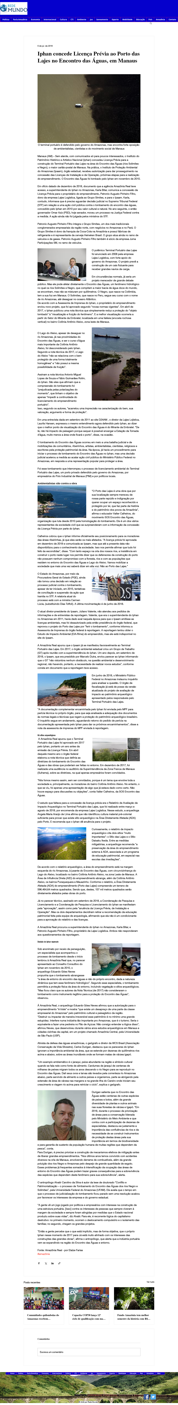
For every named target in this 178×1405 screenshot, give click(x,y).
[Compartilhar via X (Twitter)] (45, 1263)
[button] (150, 23)
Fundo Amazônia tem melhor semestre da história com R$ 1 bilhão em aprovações (133, 1316)
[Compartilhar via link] (59, 1263)
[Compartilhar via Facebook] (39, 1263)
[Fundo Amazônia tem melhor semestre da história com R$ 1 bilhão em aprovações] (134, 1298)
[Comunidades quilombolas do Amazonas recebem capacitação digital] (44, 1298)
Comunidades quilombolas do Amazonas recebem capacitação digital (43, 1316)
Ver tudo (150, 1282)
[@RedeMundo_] (153, 1397)
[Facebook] (146, 1397)
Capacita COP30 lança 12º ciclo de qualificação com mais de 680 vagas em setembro (88, 1316)
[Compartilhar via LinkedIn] (52, 1263)
